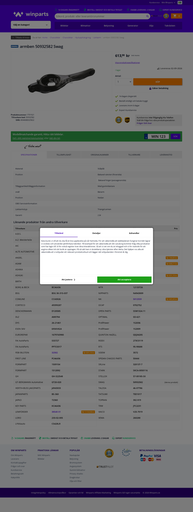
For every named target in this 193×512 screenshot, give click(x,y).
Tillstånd (59, 233)
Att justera (67, 279)
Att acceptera (124, 279)
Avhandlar (134, 233)
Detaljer (96, 233)
